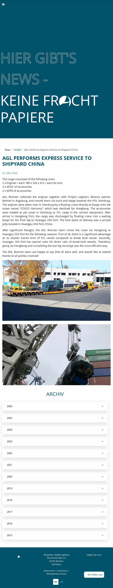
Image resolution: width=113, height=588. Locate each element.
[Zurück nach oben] (109, 584)
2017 (9, 511)
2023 (9, 441)
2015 (9, 535)
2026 (9, 406)
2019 (9, 488)
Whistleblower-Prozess (56, 573)
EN (61, 582)
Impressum (62, 570)
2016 (9, 523)
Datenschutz (49, 570)
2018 (9, 500)
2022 (9, 453)
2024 (9, 429)
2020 (9, 476)
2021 (9, 465)
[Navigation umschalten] (108, 5)
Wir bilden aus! (95, 574)
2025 (9, 418)
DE (55, 582)
